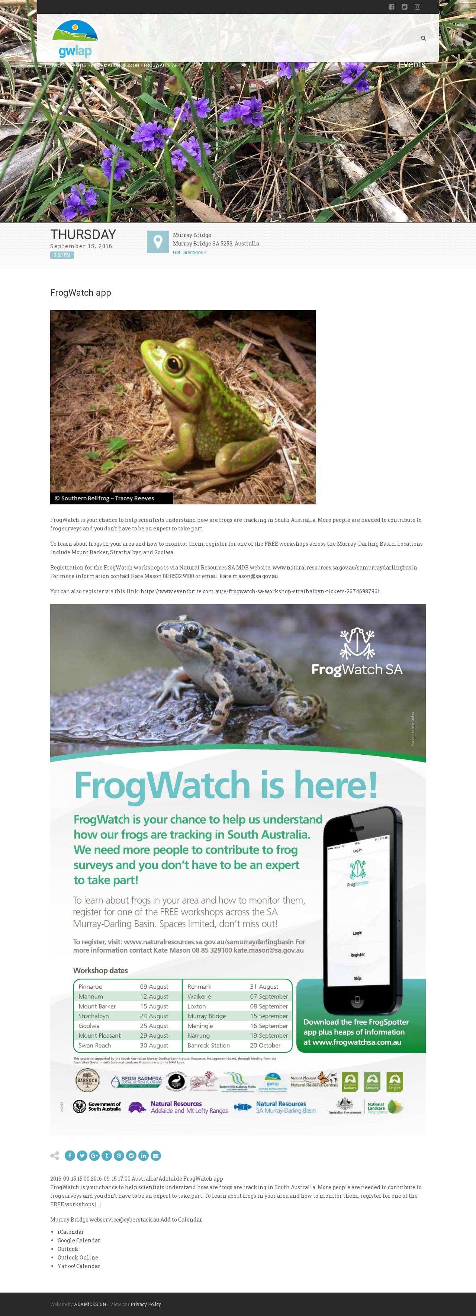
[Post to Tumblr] (107, 1155)
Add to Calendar (181, 1219)
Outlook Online (78, 1257)
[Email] (143, 1155)
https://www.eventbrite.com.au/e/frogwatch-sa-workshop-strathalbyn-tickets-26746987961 (260, 591)
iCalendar (71, 1231)
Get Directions (189, 252)
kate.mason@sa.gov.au (248, 576)
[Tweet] (82, 1155)
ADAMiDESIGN (90, 1304)
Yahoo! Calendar (79, 1266)
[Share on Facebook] (70, 1155)
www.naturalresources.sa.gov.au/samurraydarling (338, 567)
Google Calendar (79, 1240)
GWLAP (57, 65)
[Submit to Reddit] (119, 1155)
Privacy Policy (146, 1304)
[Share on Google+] (94, 1155)
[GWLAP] (75, 38)
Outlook (68, 1248)
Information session (115, 65)
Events (78, 65)
